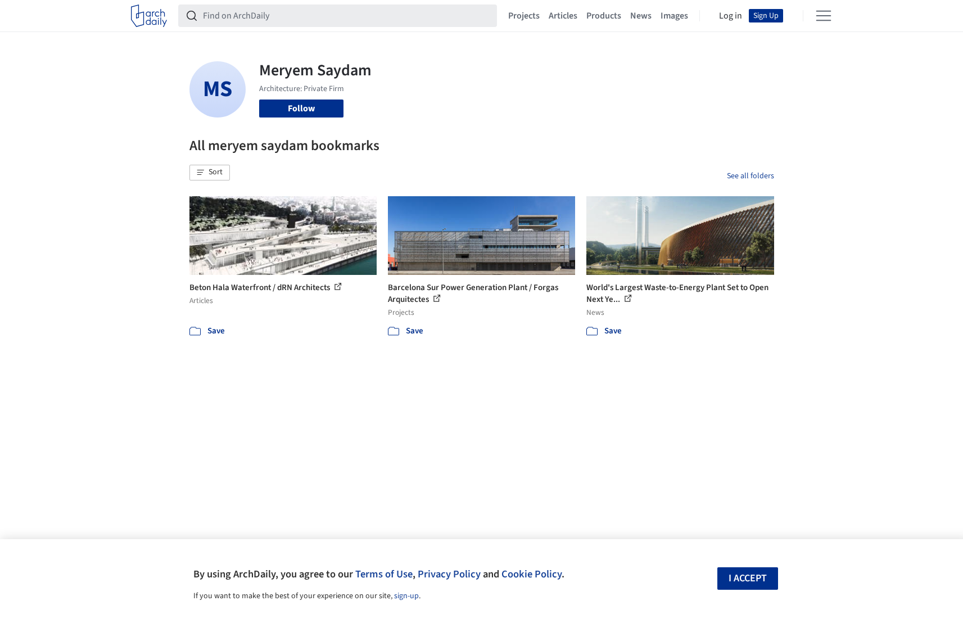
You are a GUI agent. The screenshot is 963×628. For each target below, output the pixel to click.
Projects (524, 16)
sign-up (406, 596)
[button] (209, 172)
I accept (748, 578)
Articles (563, 16)
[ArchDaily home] (149, 15)
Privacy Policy (449, 574)
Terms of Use (384, 574)
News (641, 16)
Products (603, 16)
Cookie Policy (531, 574)
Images (674, 16)
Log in (730, 16)
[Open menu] (824, 16)
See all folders (750, 176)
